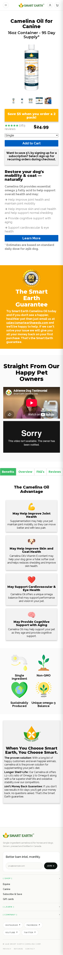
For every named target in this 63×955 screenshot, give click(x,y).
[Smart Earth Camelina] (31, 5)
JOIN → (50, 866)
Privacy (7, 949)
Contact (30, 949)
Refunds (18, 949)
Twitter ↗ (30, 932)
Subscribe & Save (12, 894)
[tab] (8, 471)
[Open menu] (6, 5)
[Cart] (57, 5)
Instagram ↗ (13, 925)
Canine (6, 889)
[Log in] (50, 5)
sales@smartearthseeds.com (27, 322)
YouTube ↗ (11, 932)
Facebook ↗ (33, 925)
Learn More (31, 238)
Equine (6, 884)
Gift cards (8, 899)
